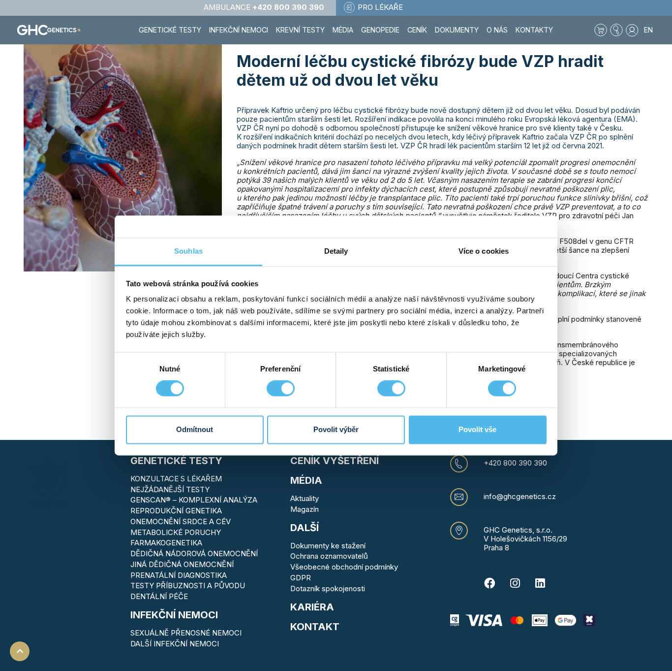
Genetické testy (176, 461)
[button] (616, 30)
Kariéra (312, 607)
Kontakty (534, 30)
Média (343, 30)
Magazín (304, 509)
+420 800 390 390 (515, 463)
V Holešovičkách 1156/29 (525, 538)
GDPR (300, 577)
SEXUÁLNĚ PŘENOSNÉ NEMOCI (186, 632)
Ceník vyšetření (334, 461)
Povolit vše (477, 429)
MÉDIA (306, 480)
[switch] (281, 389)
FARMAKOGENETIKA (166, 542)
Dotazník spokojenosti (327, 588)
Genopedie (380, 30)
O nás (497, 30)
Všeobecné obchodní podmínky (344, 566)
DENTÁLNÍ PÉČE (159, 596)
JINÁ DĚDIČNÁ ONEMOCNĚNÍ (182, 564)
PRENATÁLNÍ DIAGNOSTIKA (178, 575)
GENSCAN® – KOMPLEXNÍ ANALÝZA (193, 499)
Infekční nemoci (174, 615)
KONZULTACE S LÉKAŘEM (176, 478)
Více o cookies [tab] (483, 251)
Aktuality (304, 498)
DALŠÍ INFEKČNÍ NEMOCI (174, 643)
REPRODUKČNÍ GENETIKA (176, 510)
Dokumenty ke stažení (328, 545)
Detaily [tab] (336, 251)
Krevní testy (300, 30)
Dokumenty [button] (457, 30)
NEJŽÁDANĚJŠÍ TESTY (170, 489)
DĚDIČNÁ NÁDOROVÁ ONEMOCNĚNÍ (194, 553)
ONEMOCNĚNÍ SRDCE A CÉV (180, 521)
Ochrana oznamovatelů (329, 556)
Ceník (417, 30)
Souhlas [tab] (188, 251)
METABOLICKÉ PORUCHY (175, 532)
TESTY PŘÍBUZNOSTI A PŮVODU (187, 585)
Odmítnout (194, 429)
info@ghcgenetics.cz (520, 496)
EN (648, 30)
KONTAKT (314, 627)
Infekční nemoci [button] (238, 30)
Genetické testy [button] (170, 30)
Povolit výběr (336, 429)
